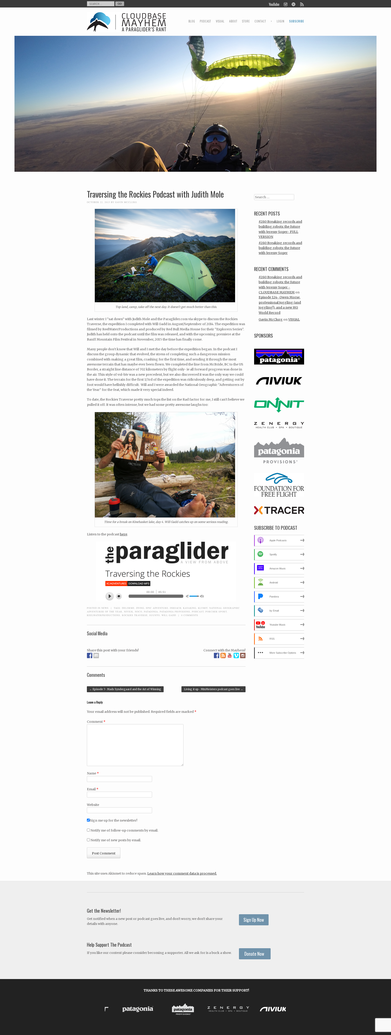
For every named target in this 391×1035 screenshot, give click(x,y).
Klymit (202, 607)
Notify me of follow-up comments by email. (124, 830)
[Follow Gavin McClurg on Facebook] (216, 655)
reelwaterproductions (103, 615)
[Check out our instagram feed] (243, 655)
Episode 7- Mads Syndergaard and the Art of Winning (125, 689)
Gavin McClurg (126, 202)
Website (93, 805)
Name (93, 773)
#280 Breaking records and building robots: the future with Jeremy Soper (280, 248)
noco (138, 611)
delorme (128, 607)
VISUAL (220, 21)
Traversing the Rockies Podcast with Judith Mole (155, 194)
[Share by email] (96, 655)
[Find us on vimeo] (236, 655)
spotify (293, 3)
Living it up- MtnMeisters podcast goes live (213, 689)
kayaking (189, 607)
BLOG (191, 21)
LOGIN (280, 21)
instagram (285, 3)
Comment (96, 722)
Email (92, 789)
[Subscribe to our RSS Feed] (223, 655)
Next (281, 1009)
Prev (111, 1009)
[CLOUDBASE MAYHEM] (126, 26)
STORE (246, 21)
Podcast (198, 611)
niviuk (128, 611)
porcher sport (216, 611)
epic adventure (157, 607)
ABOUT (233, 21)
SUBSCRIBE (296, 21)
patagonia (151, 611)
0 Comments (189, 615)
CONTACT (260, 21)
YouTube (274, 3)
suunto (154, 615)
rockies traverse (135, 615)
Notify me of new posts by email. (116, 840)
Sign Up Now (253, 920)
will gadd (169, 615)
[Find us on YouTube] (229, 655)
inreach (175, 607)
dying (140, 607)
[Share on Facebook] (89, 655)
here (123, 534)
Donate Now (254, 953)
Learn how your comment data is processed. (182, 873)
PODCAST (205, 21)
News (105, 607)
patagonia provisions (175, 611)
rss (301, 3)
